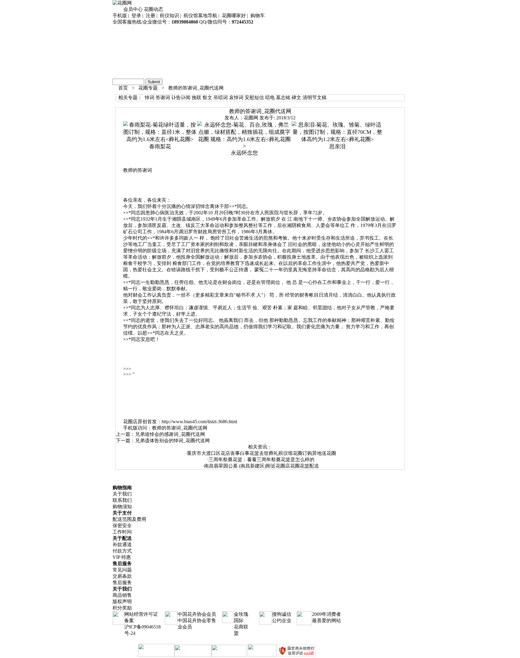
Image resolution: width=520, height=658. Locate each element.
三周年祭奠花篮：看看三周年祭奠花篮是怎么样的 (261, 459)
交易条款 (122, 576)
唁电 (270, 97)
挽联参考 (122, 68)
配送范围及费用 (129, 519)
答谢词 (163, 97)
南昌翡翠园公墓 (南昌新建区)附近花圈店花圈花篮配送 (261, 465)
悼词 (149, 97)
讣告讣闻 (180, 97)
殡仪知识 (169, 15)
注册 (150, 15)
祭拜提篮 (122, 56)
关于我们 (122, 493)
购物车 (257, 15)
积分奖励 (122, 607)
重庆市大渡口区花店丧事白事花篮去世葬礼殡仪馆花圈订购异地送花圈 (261, 453)
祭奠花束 (122, 49)
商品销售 (122, 595)
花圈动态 (153, 9)
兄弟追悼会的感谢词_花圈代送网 (170, 434)
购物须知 (122, 506)
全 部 (119, 28)
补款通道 (122, 544)
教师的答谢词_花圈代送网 (196, 87)
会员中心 (133, 9)
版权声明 (122, 601)
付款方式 (122, 550)
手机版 (120, 15)
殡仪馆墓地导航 (200, 15)
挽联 (196, 97)
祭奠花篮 (122, 43)
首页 (117, 9)
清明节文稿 (314, 97)
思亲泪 (337, 146)
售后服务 (122, 582)
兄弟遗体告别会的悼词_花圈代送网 (172, 440)
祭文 (207, 97)
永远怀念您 (244, 153)
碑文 (296, 97)
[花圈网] (122, 2)
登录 (136, 15)
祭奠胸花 (122, 62)
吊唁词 (220, 97)
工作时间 (122, 531)
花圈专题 (148, 87)
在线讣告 (122, 75)
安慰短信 (254, 97)
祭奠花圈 (122, 37)
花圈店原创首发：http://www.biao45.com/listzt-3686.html (180, 421)
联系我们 (122, 500)
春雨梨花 (160, 146)
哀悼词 (236, 97)
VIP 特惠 (122, 557)
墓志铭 (283, 97)
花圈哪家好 (234, 15)
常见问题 (122, 569)
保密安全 (122, 525)
